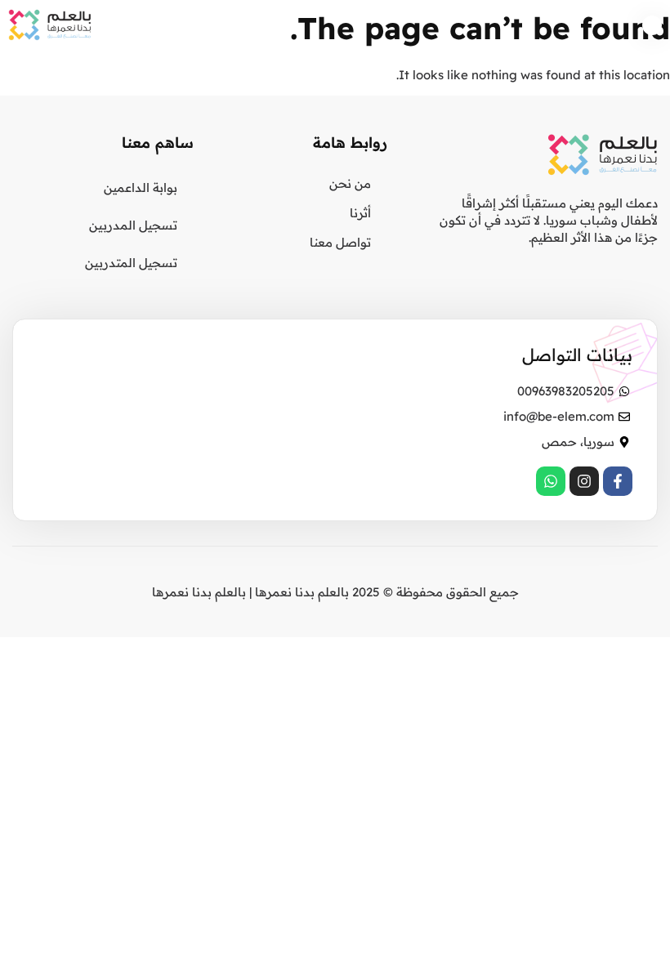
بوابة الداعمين (140, 187)
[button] (652, 25)
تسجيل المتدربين (131, 262)
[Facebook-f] (617, 481)
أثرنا (360, 213)
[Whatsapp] (550, 481)
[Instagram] (584, 481)
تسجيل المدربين (133, 225)
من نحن (350, 183)
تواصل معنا (340, 242)
